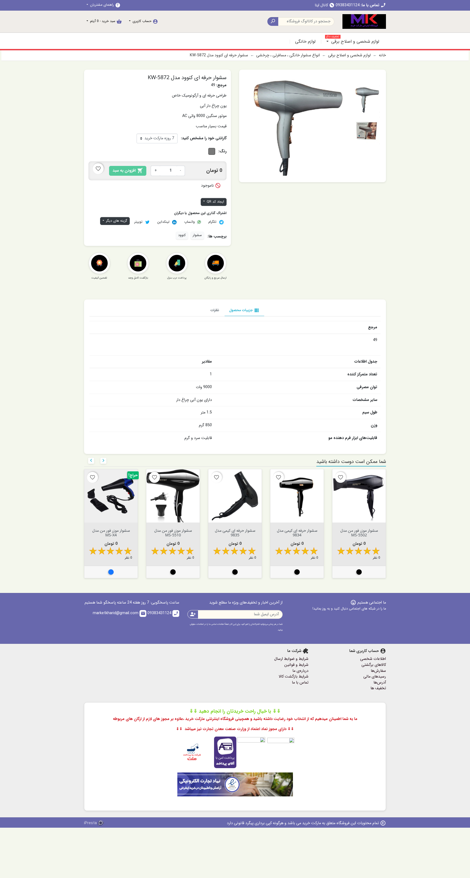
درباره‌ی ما (300, 671)
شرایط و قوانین (296, 665)
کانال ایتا (325, 5)
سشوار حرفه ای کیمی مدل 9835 (235, 532)
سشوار (197, 235)
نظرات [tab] (215, 310)
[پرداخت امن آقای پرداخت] (232, 752)
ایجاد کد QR (215, 202)
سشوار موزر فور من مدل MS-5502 (359, 532)
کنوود (182, 235)
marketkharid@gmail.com (119, 613)
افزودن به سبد (128, 171)
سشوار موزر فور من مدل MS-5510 (173, 532)
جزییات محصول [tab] (244, 310)
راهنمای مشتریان (104, 5)
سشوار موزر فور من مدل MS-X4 (111, 532)
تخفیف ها (378, 688)
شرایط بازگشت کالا (293, 676)
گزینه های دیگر (116, 221)
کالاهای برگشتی (373, 665)
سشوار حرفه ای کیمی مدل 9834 (297, 532)
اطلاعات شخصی (373, 659)
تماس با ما (300, 682)
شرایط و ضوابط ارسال (291, 659)
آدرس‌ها (379, 682)
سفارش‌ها (378, 671)
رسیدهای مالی (374, 676)
